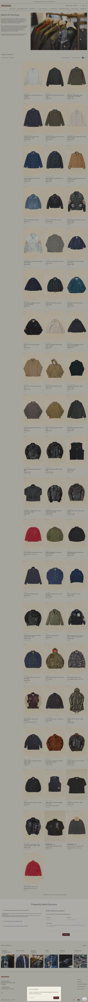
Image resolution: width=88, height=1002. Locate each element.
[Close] (59, 988)
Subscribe (56, 997)
